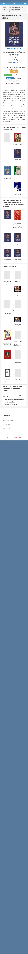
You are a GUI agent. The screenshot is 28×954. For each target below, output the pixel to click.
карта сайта (18, 419)
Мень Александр (15, 51)
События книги (13, 65)
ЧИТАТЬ (8, 75)
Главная (4, 7)
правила (4, 420)
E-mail (8, 428)
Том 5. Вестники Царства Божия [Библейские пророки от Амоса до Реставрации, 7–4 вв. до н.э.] (17, 225)
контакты (13, 419)
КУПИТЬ (14, 71)
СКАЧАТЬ (10, 78)
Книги (9, 7)
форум (8, 419)
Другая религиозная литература (12, 9)
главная (4, 419)
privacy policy (10, 420)
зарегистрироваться (11, 404)
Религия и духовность (17, 7)
